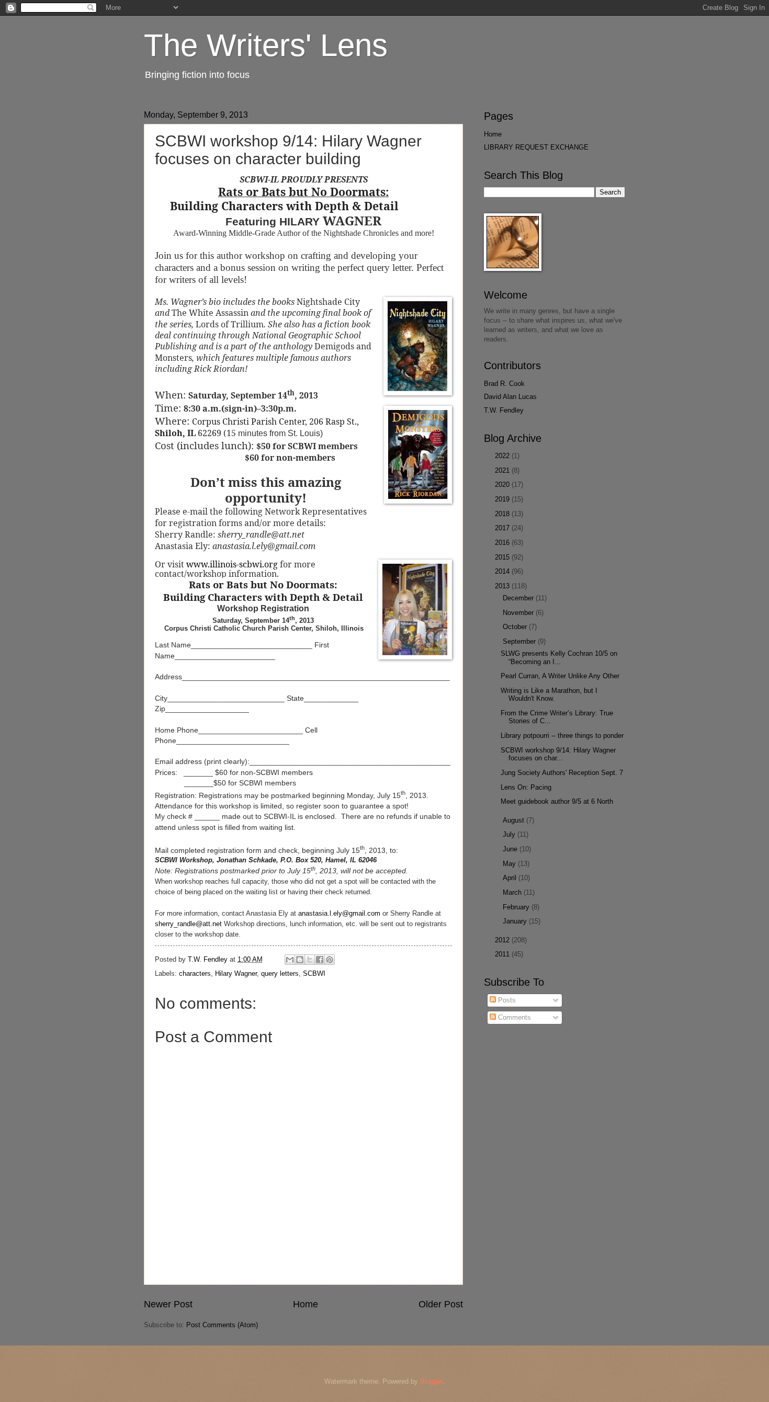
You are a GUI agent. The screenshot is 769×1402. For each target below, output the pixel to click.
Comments (513, 1017)
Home (305, 1304)
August (514, 820)
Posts (506, 1000)
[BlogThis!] (300, 959)
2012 (503, 940)
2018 (503, 514)
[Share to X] (309, 959)
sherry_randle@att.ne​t (188, 924)
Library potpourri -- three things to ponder (562, 735)
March (513, 892)
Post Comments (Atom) (222, 1325)
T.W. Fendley (504, 410)
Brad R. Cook (504, 383)
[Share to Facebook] (319, 959)
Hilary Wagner (236, 973)
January (516, 921)
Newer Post (168, 1304)
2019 (503, 499)
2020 (503, 484)
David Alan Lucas (510, 397)
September (520, 641)
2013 (503, 586)
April (510, 878)
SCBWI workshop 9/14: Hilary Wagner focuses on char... (558, 754)
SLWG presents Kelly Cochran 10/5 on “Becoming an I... (559, 657)
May (510, 864)
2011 (503, 954)
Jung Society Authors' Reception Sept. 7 (562, 773)
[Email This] (290, 959)
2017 (503, 528)
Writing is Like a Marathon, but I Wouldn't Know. (549, 694)
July (510, 834)
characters (195, 973)
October (516, 627)
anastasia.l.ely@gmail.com (339, 913)
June (511, 849)
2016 (503, 542)
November (519, 613)
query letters (280, 973)
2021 (503, 470)
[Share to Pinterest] (329, 959)
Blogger (431, 1381)
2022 (503, 456)
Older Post (441, 1304)
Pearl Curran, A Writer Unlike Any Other (560, 676)
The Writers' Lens (266, 45)
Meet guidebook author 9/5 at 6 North (557, 801)
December (519, 598)
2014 (503, 571)
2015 (503, 557)
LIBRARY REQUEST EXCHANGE (536, 147)
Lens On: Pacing (526, 787)
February (517, 907)
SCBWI (314, 973)
